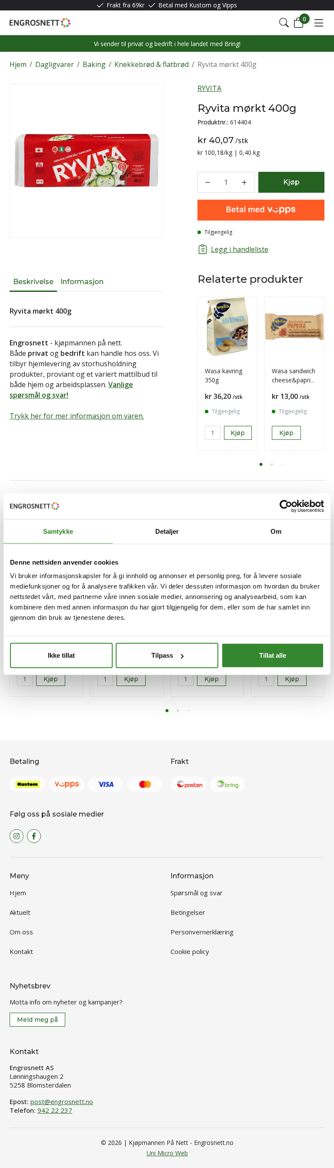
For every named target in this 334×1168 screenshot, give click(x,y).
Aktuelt (20, 912)
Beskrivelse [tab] (33, 282)
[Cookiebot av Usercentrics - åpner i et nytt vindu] (286, 505)
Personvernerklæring (202, 931)
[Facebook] (34, 836)
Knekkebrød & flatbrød (151, 64)
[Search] (284, 22)
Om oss (21, 931)
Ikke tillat (61, 655)
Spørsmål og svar (196, 892)
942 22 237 (54, 1110)
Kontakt (21, 951)
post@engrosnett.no (61, 1101)
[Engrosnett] (40, 23)
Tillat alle (272, 655)
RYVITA (209, 88)
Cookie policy (189, 951)
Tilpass (162, 655)
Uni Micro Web (167, 1153)
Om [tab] (276, 531)
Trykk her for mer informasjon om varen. (77, 416)
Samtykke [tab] (58, 531)
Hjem (18, 64)
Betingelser (187, 912)
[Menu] (318, 22)
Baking (94, 64)
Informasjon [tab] (82, 282)
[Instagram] (16, 836)
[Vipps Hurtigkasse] (260, 210)
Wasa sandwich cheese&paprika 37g (294, 380)
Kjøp (286, 433)
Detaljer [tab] (167, 531)
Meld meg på (37, 1020)
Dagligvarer (54, 64)
